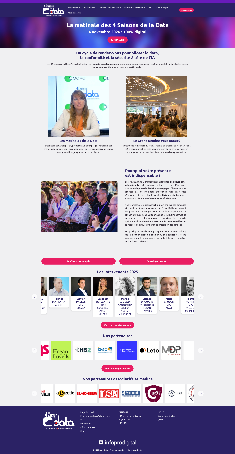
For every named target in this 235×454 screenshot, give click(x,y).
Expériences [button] (73, 7)
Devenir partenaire (156, 261)
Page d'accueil (87, 412)
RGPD (161, 412)
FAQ (150, 7)
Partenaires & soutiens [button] (134, 7)
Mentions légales (166, 416)
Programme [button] (88, 7)
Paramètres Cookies (135, 450)
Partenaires (86, 423)
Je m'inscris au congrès (78, 261)
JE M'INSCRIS (186, 10)
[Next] (201, 296)
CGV (160, 420)
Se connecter (75, 13)
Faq (82, 431)
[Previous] (34, 296)
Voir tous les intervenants (117, 325)
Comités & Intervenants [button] (109, 7)
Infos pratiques (162, 7)
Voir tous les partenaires (117, 368)
